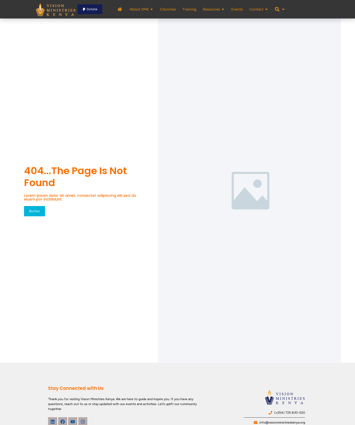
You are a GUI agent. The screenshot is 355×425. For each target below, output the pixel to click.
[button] (89, 9)
